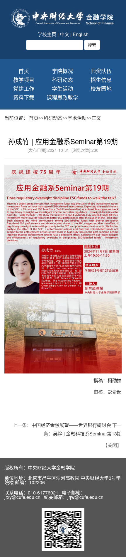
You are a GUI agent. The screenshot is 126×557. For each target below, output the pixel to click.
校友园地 (101, 88)
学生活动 (62, 88)
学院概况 (62, 71)
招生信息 (101, 79)
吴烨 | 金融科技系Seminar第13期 (87, 433)
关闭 (112, 445)
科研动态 (62, 79)
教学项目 (23, 79)
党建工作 (23, 88)
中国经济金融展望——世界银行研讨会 (71, 425)
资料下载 (23, 97)
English (80, 34)
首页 (23, 71)
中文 (64, 34)
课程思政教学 (62, 97)
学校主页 (47, 34)
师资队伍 (101, 71)
